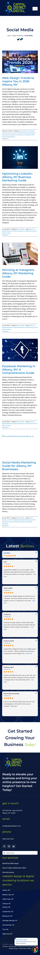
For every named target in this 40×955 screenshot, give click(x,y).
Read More (5, 138)
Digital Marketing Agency (24, 520)
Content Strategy (12, 520)
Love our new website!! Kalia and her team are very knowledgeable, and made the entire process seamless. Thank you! (19, 704)
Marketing (32, 133)
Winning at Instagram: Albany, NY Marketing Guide (18, 273)
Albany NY (32, 229)
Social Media (27, 135)
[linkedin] (13, 846)
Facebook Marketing (18, 423)
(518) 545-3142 (8, 839)
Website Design (11, 137)
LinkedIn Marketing (17, 231)
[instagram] (9, 846)
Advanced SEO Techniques (27, 131)
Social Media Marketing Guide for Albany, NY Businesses (19, 466)
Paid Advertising (12, 522)
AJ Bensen (7, 614)
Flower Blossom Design (11, 693)
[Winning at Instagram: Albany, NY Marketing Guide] (20, 254)
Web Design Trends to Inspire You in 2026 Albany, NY (18, 81)
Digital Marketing (17, 35)
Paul (5, 562)
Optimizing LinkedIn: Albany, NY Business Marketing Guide (17, 177)
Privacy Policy (13, 946)
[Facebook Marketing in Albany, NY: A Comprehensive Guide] (20, 350)
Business (16, 133)
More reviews (20, 718)
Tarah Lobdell (8, 588)
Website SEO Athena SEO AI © (27, 946)
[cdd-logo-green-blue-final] (15, 2)
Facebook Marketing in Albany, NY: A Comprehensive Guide (18, 369)
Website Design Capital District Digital (20, 948)
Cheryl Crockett (9, 641)
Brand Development (7, 133)
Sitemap (5, 946)
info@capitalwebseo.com (11, 826)
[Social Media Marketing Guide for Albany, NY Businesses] (20, 446)
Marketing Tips (6, 135)
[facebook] (4, 846)
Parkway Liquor (9, 667)
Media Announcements (17, 135)
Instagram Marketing (18, 327)
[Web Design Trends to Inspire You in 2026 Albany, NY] (20, 62)
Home (9, 35)
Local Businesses (28, 231)
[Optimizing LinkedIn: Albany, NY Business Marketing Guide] (20, 157)
